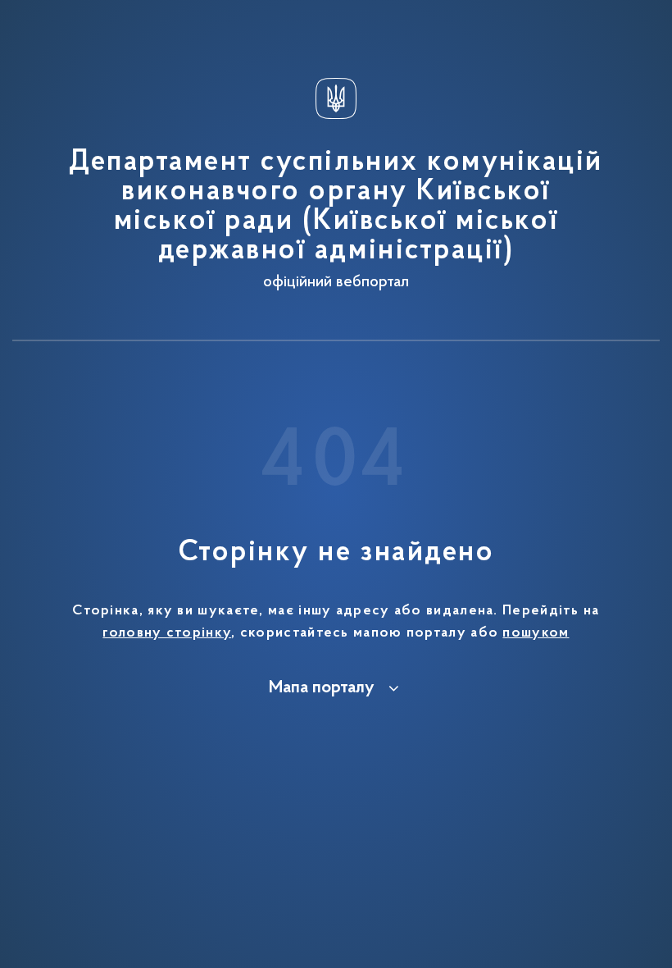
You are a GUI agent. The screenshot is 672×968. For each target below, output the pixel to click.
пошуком (535, 633)
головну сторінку (166, 633)
